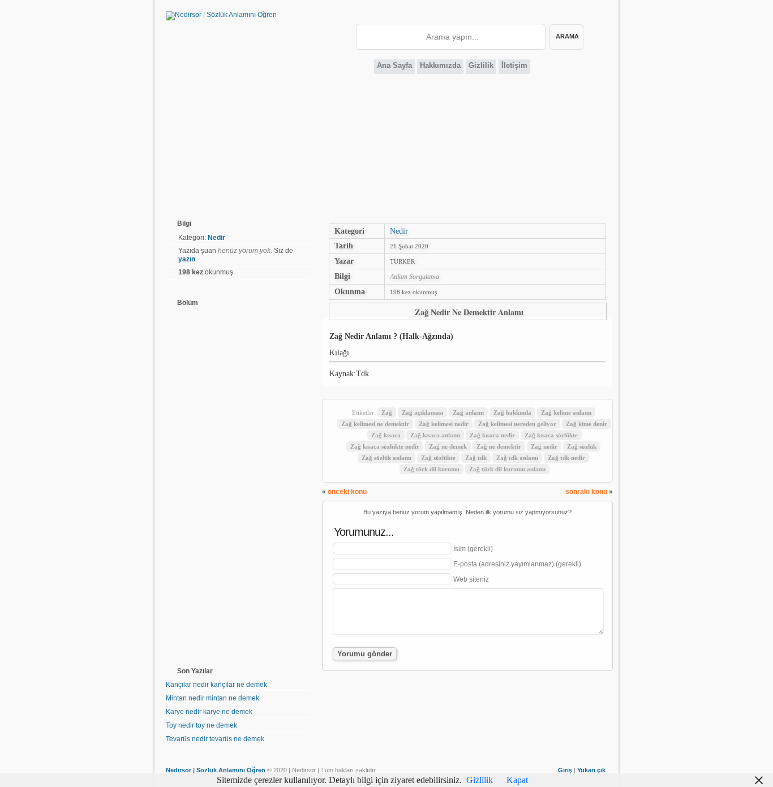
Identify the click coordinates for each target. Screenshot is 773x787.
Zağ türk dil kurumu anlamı (507, 469)
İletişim (514, 65)
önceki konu (347, 492)
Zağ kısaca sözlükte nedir (384, 446)
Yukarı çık (591, 770)
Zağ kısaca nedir (492, 435)
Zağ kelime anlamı (566, 412)
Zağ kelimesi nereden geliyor (517, 423)
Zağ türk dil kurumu (431, 469)
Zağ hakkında (512, 412)
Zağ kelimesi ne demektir (375, 423)
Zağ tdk (476, 457)
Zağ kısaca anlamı (435, 435)
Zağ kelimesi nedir (444, 423)
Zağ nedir (544, 446)
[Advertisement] (387, 149)
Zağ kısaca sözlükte (551, 435)
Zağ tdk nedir (566, 457)
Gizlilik (481, 65)
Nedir (399, 230)
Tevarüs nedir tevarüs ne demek (215, 739)
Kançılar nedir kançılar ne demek (216, 684)
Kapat (517, 780)
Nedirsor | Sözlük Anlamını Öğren (215, 770)
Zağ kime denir (586, 423)
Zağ (386, 412)
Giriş (565, 770)
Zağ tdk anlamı (517, 457)
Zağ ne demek (448, 446)
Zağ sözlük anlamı (386, 457)
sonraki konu (586, 492)
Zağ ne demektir (498, 446)
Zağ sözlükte (438, 457)
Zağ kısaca (386, 435)
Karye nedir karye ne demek (209, 711)
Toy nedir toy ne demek (201, 725)
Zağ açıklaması (422, 412)
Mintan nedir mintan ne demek (212, 698)
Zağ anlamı (468, 412)
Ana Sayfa (394, 65)
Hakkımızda (440, 65)
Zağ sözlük (581, 446)
